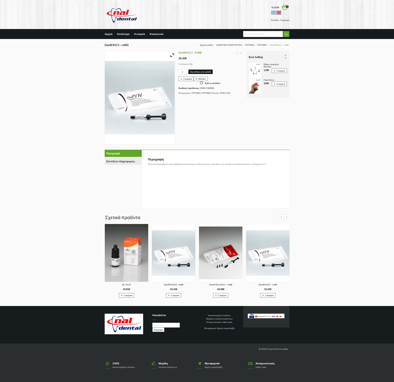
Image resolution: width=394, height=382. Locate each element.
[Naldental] (122, 15)
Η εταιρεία (139, 34)
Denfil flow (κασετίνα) (237, 54)
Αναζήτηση (286, 34)
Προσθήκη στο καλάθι (200, 71)
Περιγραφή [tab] (113, 153)
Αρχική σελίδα (206, 45)
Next (285, 57)
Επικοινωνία (156, 34)
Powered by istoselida (277, 349)
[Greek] (273, 12)
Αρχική (108, 34)
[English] (279, 12)
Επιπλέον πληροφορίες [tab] (120, 161)
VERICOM (225, 93)
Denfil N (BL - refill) (240, 54)
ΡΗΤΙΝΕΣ (249, 45)
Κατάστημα (123, 34)
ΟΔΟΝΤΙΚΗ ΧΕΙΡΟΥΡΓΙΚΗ (229, 45)
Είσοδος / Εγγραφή (280, 20)
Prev (285, 55)
